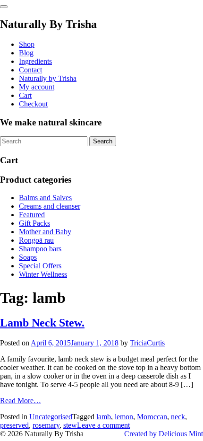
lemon (124, 417)
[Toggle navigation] (4, 6)
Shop (26, 44)
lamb (103, 417)
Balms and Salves (45, 198)
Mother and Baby (45, 232)
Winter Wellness (43, 274)
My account (36, 87)
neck (178, 417)
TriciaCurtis (147, 343)
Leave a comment (103, 425)
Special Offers (40, 266)
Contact (30, 70)
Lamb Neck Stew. (42, 323)
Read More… (20, 401)
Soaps (28, 257)
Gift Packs (34, 223)
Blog (26, 53)
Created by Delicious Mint (163, 434)
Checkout (33, 104)
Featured (32, 215)
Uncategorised (50, 417)
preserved (14, 425)
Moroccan (152, 417)
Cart (25, 95)
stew (70, 425)
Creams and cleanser (49, 206)
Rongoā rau (36, 240)
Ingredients (35, 61)
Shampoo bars (40, 249)
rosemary (46, 425)
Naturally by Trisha (47, 78)
